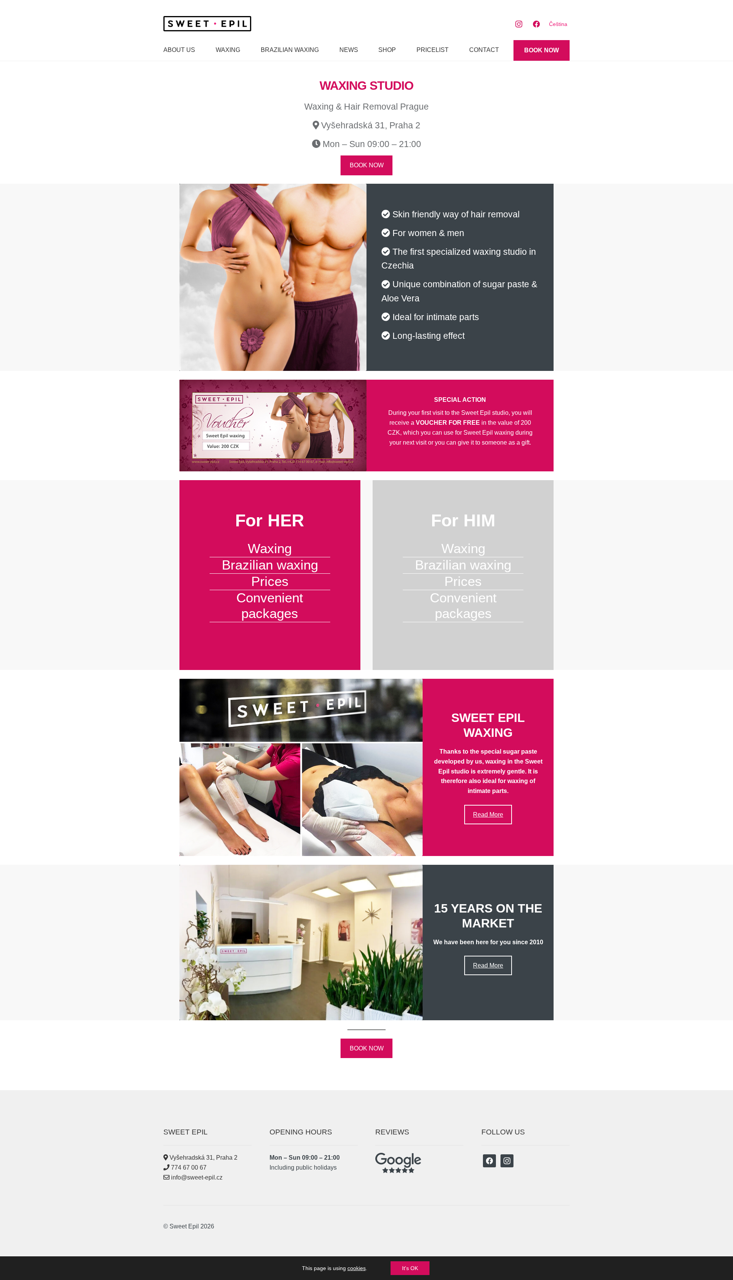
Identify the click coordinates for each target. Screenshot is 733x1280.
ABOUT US (179, 50)
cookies (356, 1268)
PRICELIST (433, 50)
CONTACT (484, 50)
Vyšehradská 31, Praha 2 (202, 1157)
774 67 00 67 (188, 1167)
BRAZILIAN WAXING (290, 50)
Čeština (558, 24)
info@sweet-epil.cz (196, 1177)
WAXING (228, 50)
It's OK (410, 1268)
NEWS (348, 50)
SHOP (387, 50)
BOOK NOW (541, 50)
